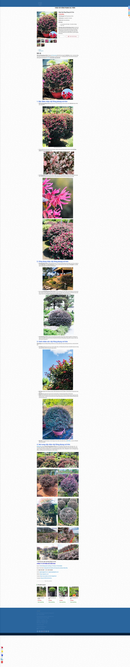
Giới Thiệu (54, 5)
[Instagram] (87, 1)
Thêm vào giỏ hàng (73, 36)
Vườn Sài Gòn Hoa (89, 622)
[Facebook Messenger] (129, 8)
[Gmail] (129, 11)
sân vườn (48, 57)
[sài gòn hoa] (46, 3)
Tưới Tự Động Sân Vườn (87, 53)
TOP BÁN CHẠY (85, 51)
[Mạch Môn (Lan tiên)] (82, 125)
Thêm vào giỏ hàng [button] (41, 602)
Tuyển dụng (88, 618)
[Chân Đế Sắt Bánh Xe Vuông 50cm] (82, 133)
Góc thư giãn (74, 615)
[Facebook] (129, 6)
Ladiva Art (84, 40)
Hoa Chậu (84, 37)
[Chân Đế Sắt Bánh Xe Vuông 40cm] (82, 140)
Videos (87, 620)
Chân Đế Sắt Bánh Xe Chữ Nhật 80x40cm (89, 148)
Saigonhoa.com (45, 634)
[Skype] (129, 12)
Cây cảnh (84, 18)
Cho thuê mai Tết (60, 615)
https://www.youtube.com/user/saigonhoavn (48, 576)
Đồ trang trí (84, 33)
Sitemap (73, 618)
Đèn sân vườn (85, 31)
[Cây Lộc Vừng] (82, 98)
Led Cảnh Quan (2, 653)
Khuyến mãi (88, 615)
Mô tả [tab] (40, 49)
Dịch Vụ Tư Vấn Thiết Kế (87, 29)
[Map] (93, 1)
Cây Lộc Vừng (88, 96)
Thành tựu (88, 617)
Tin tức (71, 5)
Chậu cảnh (84, 20)
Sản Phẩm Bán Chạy (86, 42)
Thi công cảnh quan (60, 618)
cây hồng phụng (54, 55)
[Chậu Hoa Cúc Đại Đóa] (82, 105)
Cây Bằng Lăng (89, 90)
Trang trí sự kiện (59, 622)
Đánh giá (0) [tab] (41, 50)
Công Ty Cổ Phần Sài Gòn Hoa (46, 578)
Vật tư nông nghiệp (86, 55)
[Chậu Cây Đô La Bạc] (82, 117)
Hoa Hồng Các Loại (86, 38)
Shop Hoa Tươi (2, 649)
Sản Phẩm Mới (85, 46)
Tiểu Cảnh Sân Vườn (86, 49)
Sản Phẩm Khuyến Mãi (87, 44)
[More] (129, 15)
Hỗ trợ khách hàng (75, 617)
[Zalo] (91, 1)
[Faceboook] (85, 1)
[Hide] (129, 17)
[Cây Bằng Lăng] (82, 92)
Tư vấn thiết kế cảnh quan (61, 623)
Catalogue (63, 5)
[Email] (89, 1)
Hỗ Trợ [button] (75, 5)
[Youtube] (90, 1)
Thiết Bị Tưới (2, 657)
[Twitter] (86, 1)
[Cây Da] (82, 85)
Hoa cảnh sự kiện (86, 35)
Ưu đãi (68, 5)
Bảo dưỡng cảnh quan (60, 612)
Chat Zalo (2, 660)
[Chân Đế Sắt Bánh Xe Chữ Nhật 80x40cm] (82, 148)
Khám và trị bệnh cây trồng (61, 617)
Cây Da (87, 83)
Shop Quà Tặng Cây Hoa (87, 48)
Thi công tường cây (60, 620)
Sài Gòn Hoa (39, 446)
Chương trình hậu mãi (75, 612)
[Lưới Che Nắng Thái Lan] (82, 77)
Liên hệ (58, 5)
